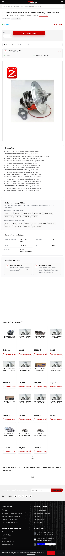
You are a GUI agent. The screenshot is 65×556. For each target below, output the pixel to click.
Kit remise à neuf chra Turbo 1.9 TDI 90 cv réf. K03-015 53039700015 (56, 369)
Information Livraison (40, 510)
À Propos (5, 510)
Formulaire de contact (44, 540)
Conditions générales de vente (11, 516)
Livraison (4, 538)
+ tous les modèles (43, 16)
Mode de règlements (8, 535)
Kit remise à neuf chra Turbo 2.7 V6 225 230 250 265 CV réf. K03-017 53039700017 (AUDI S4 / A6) (9, 369)
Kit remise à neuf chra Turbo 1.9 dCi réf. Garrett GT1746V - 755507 (56, 402)
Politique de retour (39, 519)
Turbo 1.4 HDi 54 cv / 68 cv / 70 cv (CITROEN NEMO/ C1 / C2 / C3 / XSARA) (40, 337)
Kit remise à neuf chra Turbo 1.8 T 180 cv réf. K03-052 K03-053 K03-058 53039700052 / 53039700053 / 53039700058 (56, 337)
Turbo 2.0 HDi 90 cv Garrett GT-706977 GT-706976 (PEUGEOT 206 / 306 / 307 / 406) (9, 337)
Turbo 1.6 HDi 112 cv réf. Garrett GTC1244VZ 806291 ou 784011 (9, 402)
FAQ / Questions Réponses (10, 522)
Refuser (59, 553)
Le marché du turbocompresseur (12, 513)
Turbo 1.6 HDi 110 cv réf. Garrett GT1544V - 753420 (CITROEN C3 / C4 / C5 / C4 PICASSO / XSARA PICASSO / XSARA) (25, 434)
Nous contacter (38, 522)
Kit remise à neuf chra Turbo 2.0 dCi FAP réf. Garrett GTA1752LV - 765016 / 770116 (25, 369)
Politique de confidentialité (10, 519)
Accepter (50, 553)
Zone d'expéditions (8, 541)
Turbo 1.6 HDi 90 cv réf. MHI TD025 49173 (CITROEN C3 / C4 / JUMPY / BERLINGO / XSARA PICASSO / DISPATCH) (9, 434)
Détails (59, 51)
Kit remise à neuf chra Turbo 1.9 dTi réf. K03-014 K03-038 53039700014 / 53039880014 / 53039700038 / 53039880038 (25, 337)
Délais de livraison (7, 544)
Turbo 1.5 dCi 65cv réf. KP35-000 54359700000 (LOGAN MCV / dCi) (40, 369)
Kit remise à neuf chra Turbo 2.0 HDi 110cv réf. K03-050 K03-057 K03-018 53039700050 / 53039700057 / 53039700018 (40, 402)
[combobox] (32, 6)
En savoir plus (31, 554)
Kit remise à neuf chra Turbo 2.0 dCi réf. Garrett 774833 (25, 402)
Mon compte (37, 516)
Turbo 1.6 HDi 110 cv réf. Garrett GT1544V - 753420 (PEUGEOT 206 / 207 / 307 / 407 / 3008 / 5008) (40, 434)
